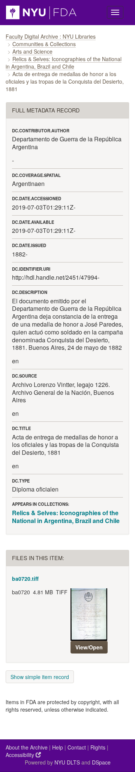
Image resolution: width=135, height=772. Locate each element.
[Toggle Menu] (115, 12)
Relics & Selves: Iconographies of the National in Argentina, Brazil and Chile (64, 62)
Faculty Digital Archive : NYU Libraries (51, 36)
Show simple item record (39, 677)
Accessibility (21, 755)
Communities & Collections (44, 44)
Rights (97, 747)
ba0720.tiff (25, 578)
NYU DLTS (67, 762)
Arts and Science (32, 51)
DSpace (101, 762)
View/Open (89, 647)
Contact (77, 747)
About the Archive (27, 747)
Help (57, 747)
